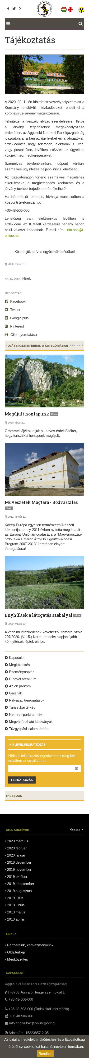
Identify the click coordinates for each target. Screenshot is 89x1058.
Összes (75, 345)
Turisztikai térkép (22, 707)
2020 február (17, 848)
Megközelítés (19, 665)
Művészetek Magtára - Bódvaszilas (41, 502)
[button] (81, 8)
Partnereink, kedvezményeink (30, 945)
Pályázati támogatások (26, 700)
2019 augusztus (19, 891)
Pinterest (16, 326)
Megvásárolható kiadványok (31, 722)
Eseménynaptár (21, 672)
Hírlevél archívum (23, 679)
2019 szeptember (20, 884)
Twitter (14, 310)
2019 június (16, 905)
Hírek (26, 278)
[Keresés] (81, 24)
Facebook (17, 301)
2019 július (15, 898)
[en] (70, 8)
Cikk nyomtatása (23, 335)
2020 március (17, 841)
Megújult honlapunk (27, 414)
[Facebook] (8, 8)
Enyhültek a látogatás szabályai (38, 615)
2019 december (19, 862)
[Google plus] (21, 8)
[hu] (64, 8)
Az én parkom (20, 686)
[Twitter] (14, 8)
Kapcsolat (16, 658)
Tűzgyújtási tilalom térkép (28, 729)
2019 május (16, 912)
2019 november (19, 869)
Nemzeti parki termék (25, 714)
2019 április (16, 919)
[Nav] (7, 24)
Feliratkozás (22, 780)
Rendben (45, 1054)
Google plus (19, 318)
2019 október (17, 877)
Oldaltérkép (16, 952)
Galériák (15, 693)
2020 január (16, 855)
